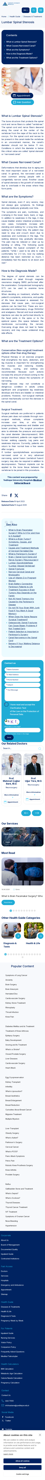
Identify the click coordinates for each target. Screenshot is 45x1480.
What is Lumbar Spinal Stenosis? (21, 41)
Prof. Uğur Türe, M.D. (33, 779)
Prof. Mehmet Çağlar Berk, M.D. (11, 781)
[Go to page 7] (21, 954)
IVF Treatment (11, 1212)
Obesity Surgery (12, 1133)
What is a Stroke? (13, 1049)
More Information (11, 795)
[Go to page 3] (11, 954)
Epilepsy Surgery (13, 1035)
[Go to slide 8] (29, 911)
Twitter (8, 1421)
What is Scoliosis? (13, 1198)
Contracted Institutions (10, 1259)
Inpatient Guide (7, 1254)
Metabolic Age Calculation (11, 1373)
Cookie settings (22, 1474)
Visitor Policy (6, 1342)
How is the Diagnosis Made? (19, 53)
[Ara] (33, 10)
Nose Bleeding (12, 1221)
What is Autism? (12, 1138)
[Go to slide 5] (21, 911)
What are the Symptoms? (18, 49)
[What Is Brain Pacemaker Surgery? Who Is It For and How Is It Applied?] (23, 884)
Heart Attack (11, 1068)
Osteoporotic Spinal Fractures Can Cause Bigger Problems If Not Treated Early (22, 625)
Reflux (8, 1184)
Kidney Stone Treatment (16, 1003)
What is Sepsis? (12, 1193)
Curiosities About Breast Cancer (19, 1110)
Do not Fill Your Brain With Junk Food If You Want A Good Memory (24, 610)
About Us (4, 1240)
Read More (8, 902)
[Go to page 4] (14, 954)
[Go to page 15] (23, 957)
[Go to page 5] (16, 954)
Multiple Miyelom (12, 1119)
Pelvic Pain (10, 1161)
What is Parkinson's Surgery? (22, 554)
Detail (8, 842)
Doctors (4, 1271)
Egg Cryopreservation (15, 1077)
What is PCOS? (12, 1151)
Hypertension (11, 1226)
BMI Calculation (7, 1369)
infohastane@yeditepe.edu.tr (17, 1405)
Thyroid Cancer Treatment (16, 1207)
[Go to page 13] (37, 954)
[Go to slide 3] (16, 911)
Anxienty (9, 980)
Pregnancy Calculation (10, 1383)
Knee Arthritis (11, 1170)
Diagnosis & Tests (8, 1316)
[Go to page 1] (5, 954)
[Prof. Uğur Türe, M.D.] (33, 764)
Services (4, 1276)
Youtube (8, 1429)
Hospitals (4, 1280)
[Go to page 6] (19, 954)
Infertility (9, 1087)
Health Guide (15, 16)
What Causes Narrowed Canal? (21, 45)
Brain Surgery (11, 984)
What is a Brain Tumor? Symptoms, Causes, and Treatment (20, 542)
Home (4, 16)
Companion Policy (8, 1347)
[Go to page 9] (27, 954)
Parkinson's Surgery (14, 1142)
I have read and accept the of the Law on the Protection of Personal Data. (24, 709)
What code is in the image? (12, 726)
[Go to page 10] (29, 954)
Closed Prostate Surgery (16, 1054)
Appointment (23, 95)
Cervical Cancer (12, 1147)
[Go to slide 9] (32, 911)
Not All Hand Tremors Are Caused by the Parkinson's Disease (21, 601)
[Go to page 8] (24, 954)
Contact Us (6, 1395)
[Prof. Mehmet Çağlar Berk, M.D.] (11, 764)
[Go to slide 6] (24, 911)
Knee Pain (10, 1017)
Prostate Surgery (13, 1174)
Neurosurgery (11, 787)
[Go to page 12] (35, 954)
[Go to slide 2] (14, 911)
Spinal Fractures (16, 569)
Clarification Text (18, 708)
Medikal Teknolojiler (9, 1356)
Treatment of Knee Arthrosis (17, 1031)
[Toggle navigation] (41, 10)
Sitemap (4, 1294)
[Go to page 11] (32, 954)
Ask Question (24, 102)
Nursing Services (8, 1338)
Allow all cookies (22, 1461)
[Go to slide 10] (35, 911)
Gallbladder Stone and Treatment (19, 1189)
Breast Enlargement (14, 1100)
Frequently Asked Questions (12, 1352)
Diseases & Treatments (33, 16)
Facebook (9, 1417)
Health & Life (6, 1311)
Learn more (8, 1454)
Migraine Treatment (14, 1114)
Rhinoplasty (10, 1007)
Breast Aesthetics (13, 1096)
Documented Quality (9, 1249)
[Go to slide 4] (19, 911)
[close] (40, 1435)
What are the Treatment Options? (22, 57)
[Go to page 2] (8, 954)
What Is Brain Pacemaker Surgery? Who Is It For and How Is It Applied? (24, 533)
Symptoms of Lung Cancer (16, 975)
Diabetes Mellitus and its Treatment (20, 1026)
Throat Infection (12, 1012)
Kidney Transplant (13, 1082)
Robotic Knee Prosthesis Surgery (19, 1165)
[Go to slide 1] (11, 910)
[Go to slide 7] (27, 911)
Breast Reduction (13, 1105)
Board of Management (10, 1245)
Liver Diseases (12, 1059)
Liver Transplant (12, 1128)
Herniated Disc (12, 994)
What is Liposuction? (14, 1091)
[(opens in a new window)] (10, 495)
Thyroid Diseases (13, 1203)
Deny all (22, 1467)
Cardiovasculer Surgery (15, 998)
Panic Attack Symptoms (15, 1156)
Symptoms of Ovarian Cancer (18, 1216)
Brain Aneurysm (12, 989)
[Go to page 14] (40, 954)
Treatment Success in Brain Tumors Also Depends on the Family (22, 592)
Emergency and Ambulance (12, 1285)
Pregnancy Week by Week (12, 1321)
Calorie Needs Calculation (11, 1378)
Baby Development (13, 1040)
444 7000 (9, 1401)
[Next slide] (37, 813)
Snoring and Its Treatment (16, 1045)
